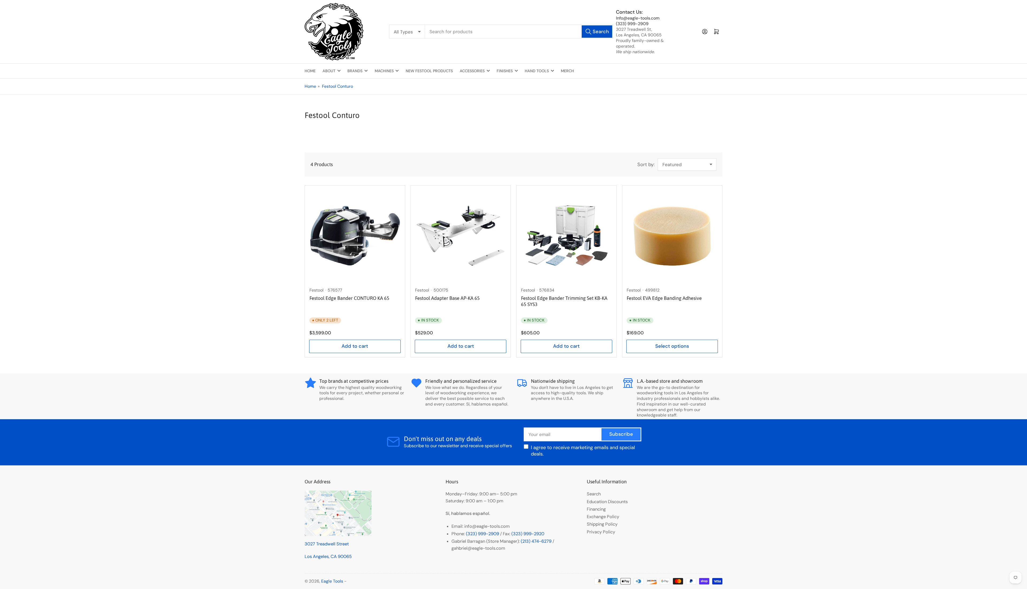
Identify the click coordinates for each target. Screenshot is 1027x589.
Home (310, 70)
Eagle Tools (332, 581)
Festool (316, 290)
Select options (672, 346)
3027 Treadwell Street (327, 544)
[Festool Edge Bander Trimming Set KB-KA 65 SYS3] (566, 235)
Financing (596, 509)
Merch (567, 70)
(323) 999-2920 (527, 534)
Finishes (505, 70)
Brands (354, 70)
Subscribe (621, 434)
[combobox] (519, 32)
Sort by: (646, 164)
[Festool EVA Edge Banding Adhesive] (672, 235)
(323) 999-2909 (632, 23)
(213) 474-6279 (536, 541)
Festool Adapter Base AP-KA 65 (447, 298)
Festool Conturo (337, 86)
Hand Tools (537, 70)
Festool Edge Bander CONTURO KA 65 (349, 298)
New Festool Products (429, 70)
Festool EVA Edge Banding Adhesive (664, 298)
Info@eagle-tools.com (638, 18)
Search (594, 494)
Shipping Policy (602, 524)
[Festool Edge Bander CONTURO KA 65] (354, 235)
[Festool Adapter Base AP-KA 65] (460, 235)
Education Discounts (607, 501)
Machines (384, 70)
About (329, 70)
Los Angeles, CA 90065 (328, 556)
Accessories (472, 70)
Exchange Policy (603, 516)
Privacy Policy (601, 532)
